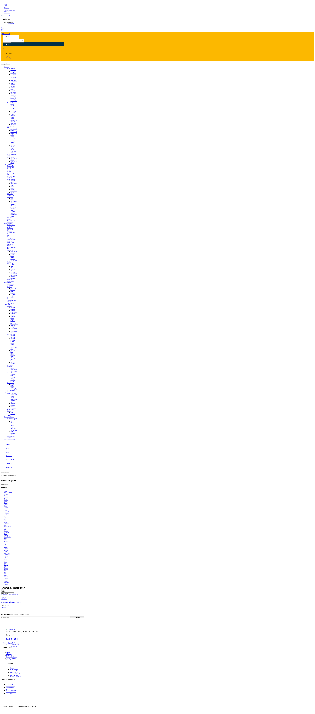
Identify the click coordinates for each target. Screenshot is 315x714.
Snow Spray (13, 371)
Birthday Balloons (12, 308)
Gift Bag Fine (12, 377)
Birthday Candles (12, 363)
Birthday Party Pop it (13, 368)
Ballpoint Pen (10, 166)
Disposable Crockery (9, 439)
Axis (5, 495)
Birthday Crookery (12, 336)
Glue (8, 234)
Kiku (5, 538)
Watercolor (13, 124)
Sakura (6, 571)
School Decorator (13, 407)
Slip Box (12, 189)
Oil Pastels (13, 112)
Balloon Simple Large (12, 318)
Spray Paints (10, 157)
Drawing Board (12, 141)
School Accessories (10, 249)
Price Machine (12, 422)
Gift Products (10, 383)
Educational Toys (11, 393)
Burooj (6, 503)
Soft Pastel (13, 123)
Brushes (12, 78)
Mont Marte (7, 554)
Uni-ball (6, 581)
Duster (12, 254)
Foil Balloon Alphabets (13, 329)
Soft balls (12, 414)
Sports (8, 411)
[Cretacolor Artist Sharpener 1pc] (9, 594)
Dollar (5, 522)
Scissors (9, 219)
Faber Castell (7, 526)
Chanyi (6, 507)
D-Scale (9, 236)
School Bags (10, 281)
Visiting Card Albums (12, 210)
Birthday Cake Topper (12, 359)
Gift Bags (9, 372)
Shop (5, 5)
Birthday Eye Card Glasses (12, 340)
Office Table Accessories (10, 196)
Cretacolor (6, 513)
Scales (8, 245)
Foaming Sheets (12, 146)
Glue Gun (9, 177)
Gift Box (12, 384)
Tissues (12, 192)
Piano (5, 566)
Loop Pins (13, 420)
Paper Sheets (10, 297)
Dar (5, 516)
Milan (5, 551)
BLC (5, 498)
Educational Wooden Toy (13, 400)
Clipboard (9, 226)
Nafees (6, 556)
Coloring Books (11, 239)
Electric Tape (12, 426)
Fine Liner (13, 93)
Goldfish (6, 535)
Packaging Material (9, 417)
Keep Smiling (7, 537)
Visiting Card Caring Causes (13, 214)
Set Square (10, 238)
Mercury (6, 550)
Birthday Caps (12, 355)
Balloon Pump (12, 314)
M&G (5, 545)
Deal (5, 7)
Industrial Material (12, 418)
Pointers (12, 278)
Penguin (6, 565)
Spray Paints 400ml (13, 162)
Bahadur (6, 497)
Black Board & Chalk (13, 252)
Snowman (6, 576)
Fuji (5, 529)
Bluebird (6, 500)
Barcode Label (12, 181)
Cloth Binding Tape (12, 433)
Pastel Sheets (12, 148)
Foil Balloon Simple (13, 332)
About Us (6, 11)
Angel (5, 491)
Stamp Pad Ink (11, 220)
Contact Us (7, 13)
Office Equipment (11, 179)
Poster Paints (12, 117)
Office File (10, 194)
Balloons (9, 306)
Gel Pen (12, 272)
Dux (5, 525)
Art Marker (13, 73)
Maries (5, 547)
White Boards (10, 241)
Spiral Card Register (13, 289)
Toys (8, 415)
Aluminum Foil (11, 436)
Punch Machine (12, 187)
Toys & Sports (7, 391)
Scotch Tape (13, 430)
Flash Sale (6, 8)
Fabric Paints (12, 107)
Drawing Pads (12, 138)
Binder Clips (10, 167)
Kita (5, 540)
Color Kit (9, 155)
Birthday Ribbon (12, 343)
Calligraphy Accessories (13, 81)
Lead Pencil (13, 275)
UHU (5, 579)
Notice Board (12, 256)
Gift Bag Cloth (12, 374)
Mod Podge (7, 553)
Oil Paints (13, 111)
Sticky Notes (10, 303)
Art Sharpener (13, 76)
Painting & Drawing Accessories (13, 99)
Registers (9, 279)
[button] (2, 26)
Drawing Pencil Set (13, 91)
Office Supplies (8, 164)
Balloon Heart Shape (13, 311)
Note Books (10, 285)
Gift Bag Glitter (12, 380)
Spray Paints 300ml (13, 159)
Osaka (5, 560)
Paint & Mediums (11, 102)
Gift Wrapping (11, 390)
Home (5, 4)
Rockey (6, 569)
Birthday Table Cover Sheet (13, 347)
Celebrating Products (10, 366)
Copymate (6, 511)
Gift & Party (7, 304)
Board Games (10, 409)
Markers (12, 276)
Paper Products (8, 282)
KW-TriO (6, 541)
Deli (5, 520)
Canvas (12, 130)
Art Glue (12, 71)
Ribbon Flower (12, 386)
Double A (6, 523)
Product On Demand (9, 10)
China (5, 509)
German (6, 531)
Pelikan (6, 563)
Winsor (6, 584)
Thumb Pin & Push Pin (13, 206)
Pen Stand (9, 217)
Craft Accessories (11, 154)
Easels (12, 143)
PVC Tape (13, 428)
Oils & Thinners (12, 115)
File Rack (9, 174)
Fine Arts (6, 67)
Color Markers (12, 267)
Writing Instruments (10, 262)
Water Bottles (10, 242)
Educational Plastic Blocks (13, 396)
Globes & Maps (11, 176)
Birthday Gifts (11, 334)
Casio (5, 506)
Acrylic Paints (12, 104)
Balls (11, 412)
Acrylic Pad (13, 129)
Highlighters (10, 173)
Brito (5, 501)
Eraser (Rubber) (11, 247)
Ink (8, 235)
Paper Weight (12, 199)
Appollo (6, 494)
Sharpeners (10, 244)
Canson (6, 504)
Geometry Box (11, 232)
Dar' (5, 517)
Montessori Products (13, 404)
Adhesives (10, 222)
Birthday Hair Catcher (12, 352)
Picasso (6, 568)
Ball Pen (12, 265)
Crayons (12, 86)
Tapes (8, 424)
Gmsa (5, 534)
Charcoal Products (12, 84)
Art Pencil (13, 74)
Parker (5, 562)
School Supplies (8, 223)
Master (5, 548)
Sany (5, 572)
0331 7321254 (12, 639)
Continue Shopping (9, 23)
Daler (5, 514)
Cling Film (10, 437)
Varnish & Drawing (13, 95)
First (5, 528)
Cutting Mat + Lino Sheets (13, 135)
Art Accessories (11, 68)
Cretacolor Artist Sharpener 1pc (11, 602)
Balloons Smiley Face (13, 326)
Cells (8, 170)
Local (5, 542)
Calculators (10, 169)
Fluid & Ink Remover (10, 230)
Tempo (6, 578)
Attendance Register (13, 295)
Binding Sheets (11, 225)
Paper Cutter (13, 191)
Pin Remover (12, 203)
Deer (5, 519)
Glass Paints (13, 109)
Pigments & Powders (13, 120)
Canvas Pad (13, 132)
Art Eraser (13, 70)
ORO (5, 559)
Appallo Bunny (8, 492)
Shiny (5, 575)
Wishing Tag (13, 389)
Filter (2, 590)
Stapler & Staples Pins (13, 259)
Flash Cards (10, 228)
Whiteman (6, 582)
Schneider (6, 573)
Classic (6, 510)
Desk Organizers (11, 171)
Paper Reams (10, 284)
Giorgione (6, 532)
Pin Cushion (13, 201)
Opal (5, 557)
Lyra (5, 544)
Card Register (12, 292)
